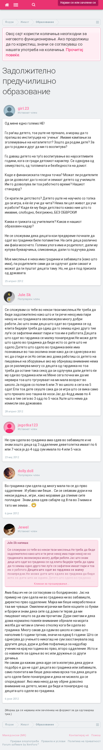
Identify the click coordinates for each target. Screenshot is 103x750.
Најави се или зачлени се (78, 2)
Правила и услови (53, 741)
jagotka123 (28, 425)
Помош (96, 735)
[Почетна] (6, 5)
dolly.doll (25, 471)
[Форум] (16, 5)
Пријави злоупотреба (24, 741)
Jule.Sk (24, 295)
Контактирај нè (79, 735)
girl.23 (23, 108)
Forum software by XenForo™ (20, 744)
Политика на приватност (84, 741)
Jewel (23, 527)
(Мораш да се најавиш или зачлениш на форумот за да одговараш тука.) (49, 712)
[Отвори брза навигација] (97, 22)
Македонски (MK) (14, 735)
